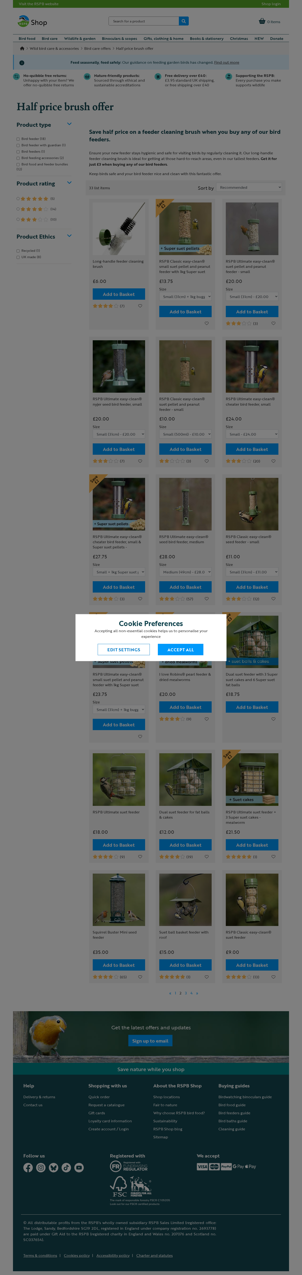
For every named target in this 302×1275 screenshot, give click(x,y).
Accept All (181, 649)
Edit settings (123, 649)
